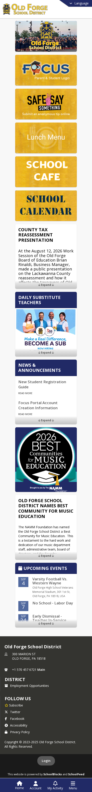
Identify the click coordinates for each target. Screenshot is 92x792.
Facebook (17, 718)
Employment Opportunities (29, 686)
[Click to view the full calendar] (20, 569)
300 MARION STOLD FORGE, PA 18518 (29, 656)
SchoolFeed (76, 774)
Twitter (15, 712)
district (15, 679)
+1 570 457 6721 (24, 669)
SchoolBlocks (52, 774)
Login (46, 761)
